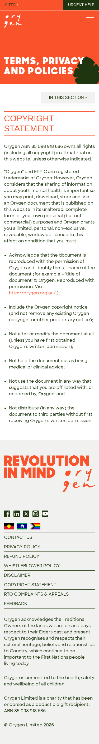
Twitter (26, 514)
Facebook (7, 514)
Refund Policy (21, 556)
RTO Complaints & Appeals (36, 594)
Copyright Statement (30, 584)
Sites (10, 5)
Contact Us (18, 537)
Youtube (45, 514)
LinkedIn (16, 514)
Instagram (35, 514)
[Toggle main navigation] (90, 17)
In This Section (66, 97)
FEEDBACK (15, 603)
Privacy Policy (22, 547)
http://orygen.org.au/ (32, 293)
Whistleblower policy (32, 566)
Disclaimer (17, 575)
